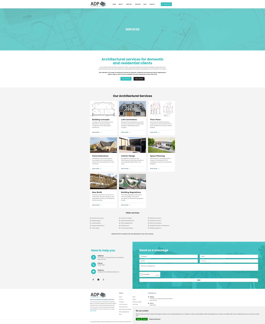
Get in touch (126, 78)
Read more (95, 132)
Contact (152, 4)
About (120, 4)
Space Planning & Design (125, 309)
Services (128, 4)
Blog (145, 4)
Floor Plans (135, 304)
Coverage (121, 301)
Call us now (139, 78)
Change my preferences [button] (154, 319)
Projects (138, 4)
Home (114, 4)
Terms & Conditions (119, 321)
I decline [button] (145, 319)
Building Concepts (136, 301)
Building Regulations (124, 311)
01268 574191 (167, 4)
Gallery (134, 299)
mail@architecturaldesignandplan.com (108, 272)
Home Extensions (123, 306)
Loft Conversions (123, 304)
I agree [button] (138, 319)
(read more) (93, 310)
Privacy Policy (128, 321)
